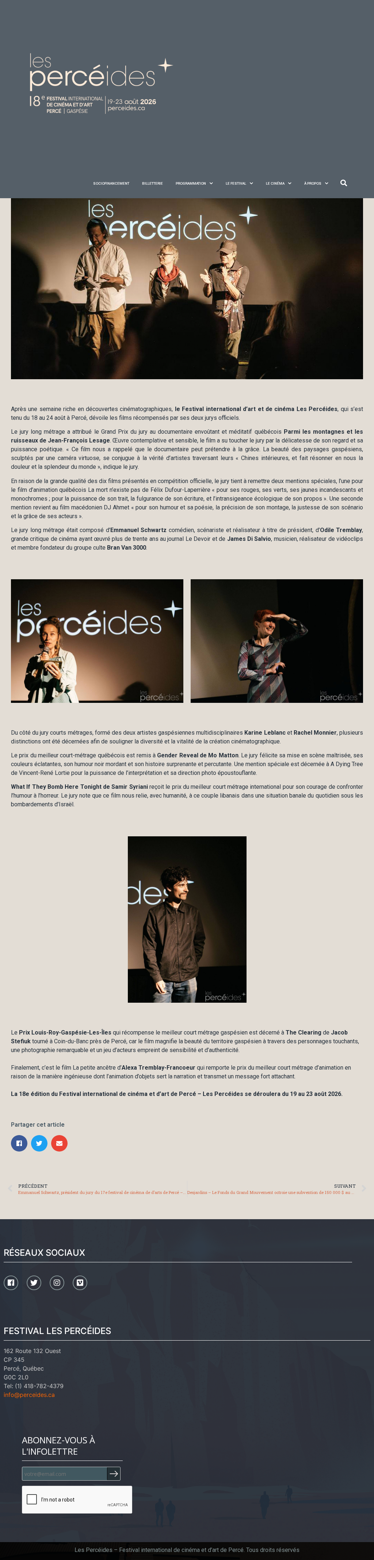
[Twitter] (34, 1282)
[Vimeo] (80, 1282)
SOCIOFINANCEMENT (111, 183)
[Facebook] (11, 1282)
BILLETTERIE (152, 183)
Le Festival (236, 183)
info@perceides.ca (29, 1394)
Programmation (191, 183)
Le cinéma (275, 183)
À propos (312, 183)
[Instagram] (57, 1282)
